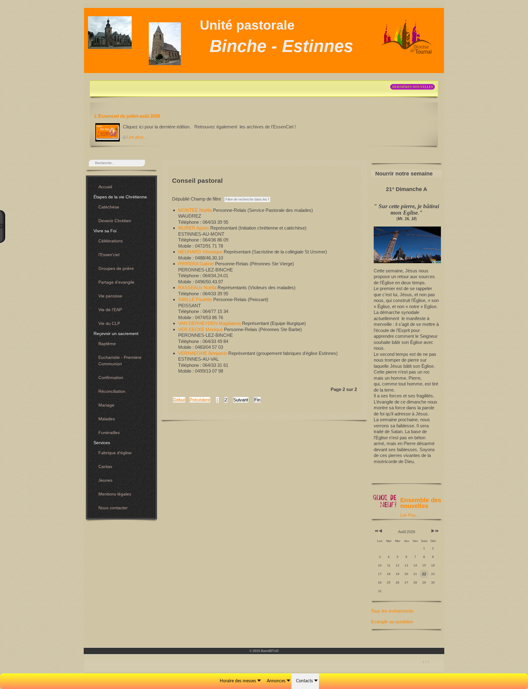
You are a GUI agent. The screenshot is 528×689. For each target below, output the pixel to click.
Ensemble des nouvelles (420, 503)
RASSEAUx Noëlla (198, 287)
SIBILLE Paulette (195, 299)
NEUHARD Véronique (201, 251)
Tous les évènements (392, 610)
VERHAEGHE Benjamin (203, 353)
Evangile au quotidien (392, 621)
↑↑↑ (426, 661)
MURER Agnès (194, 227)
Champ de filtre (197, 198)
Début (179, 399)
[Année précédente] (376, 531)
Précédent (199, 399)
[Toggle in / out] (3, 226)
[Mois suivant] (433, 531)
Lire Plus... (410, 515)
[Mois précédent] (380, 531)
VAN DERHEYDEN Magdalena (210, 323)
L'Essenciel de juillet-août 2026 (127, 116)
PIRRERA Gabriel (196, 263)
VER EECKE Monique (201, 329)
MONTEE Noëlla (195, 210)
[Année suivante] (436, 531)
